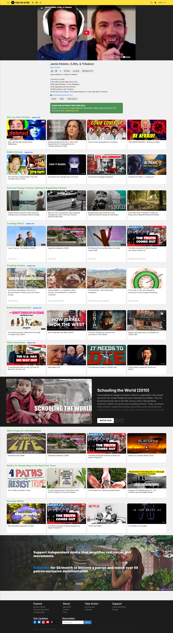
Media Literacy (72, 99)
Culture (54, 99)
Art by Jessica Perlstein (163, 589)
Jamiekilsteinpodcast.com (62, 95)
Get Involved (90, 607)
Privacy (35, 629)
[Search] (151, 2)
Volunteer (88, 610)
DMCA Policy (52, 629)
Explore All (36, 117)
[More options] (43, 141)
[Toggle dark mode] (155, 2)
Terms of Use (43, 629)
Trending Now (38, 612)
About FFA (67, 607)
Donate (115, 610)
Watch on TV (89, 71)
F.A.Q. (65, 612)
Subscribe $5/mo (119, 607)
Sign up (87, 622)
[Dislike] (56, 71)
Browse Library (39, 607)
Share (77, 71)
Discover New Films (41, 610)
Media (62, 99)
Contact (66, 610)
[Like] (51, 71)
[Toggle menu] (8, 2)
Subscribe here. (72, 111)
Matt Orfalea (55, 67)
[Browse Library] (36, 2)
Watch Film (105, 420)
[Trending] (40, 2)
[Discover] (33, 2)
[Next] (122, 421)
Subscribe (41, 567)
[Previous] (117, 421)
